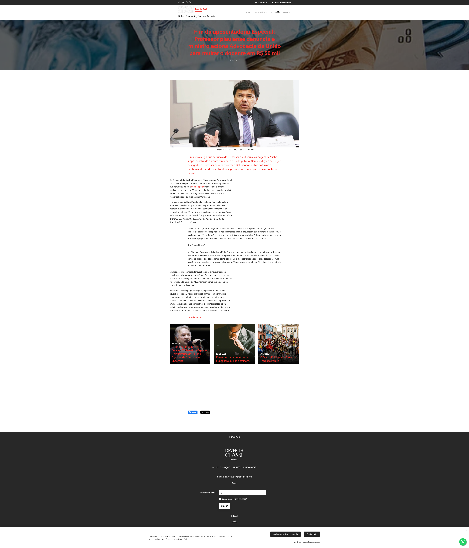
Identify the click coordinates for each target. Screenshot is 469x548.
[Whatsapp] (179, 2)
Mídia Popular (197, 187)
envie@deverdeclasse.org (281, 2)
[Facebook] (182, 2)
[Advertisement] (268, 196)
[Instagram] (186, 2)
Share (194, 412)
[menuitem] (249, 12)
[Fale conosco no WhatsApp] (463, 542)
